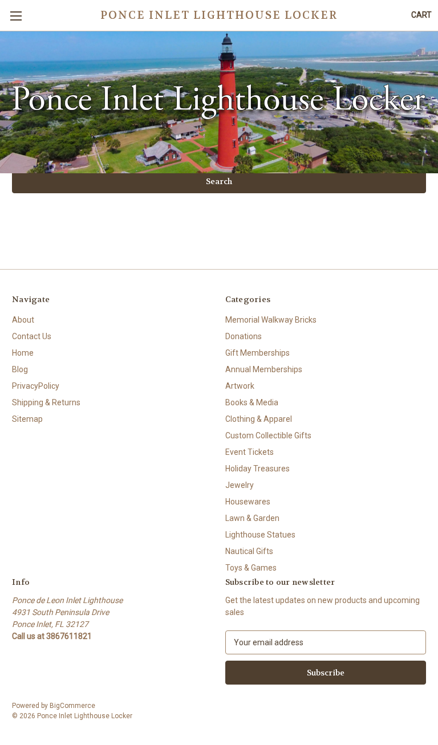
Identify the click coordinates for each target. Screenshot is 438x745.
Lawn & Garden (252, 518)
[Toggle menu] (15, 15)
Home (23, 352)
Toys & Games (251, 567)
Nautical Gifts (249, 551)
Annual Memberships (263, 369)
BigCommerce (72, 706)
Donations (243, 336)
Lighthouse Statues (260, 534)
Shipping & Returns (46, 402)
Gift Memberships (257, 352)
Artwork (239, 385)
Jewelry (239, 485)
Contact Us (31, 336)
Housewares (247, 501)
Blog (20, 369)
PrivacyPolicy (35, 385)
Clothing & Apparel (258, 419)
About (23, 319)
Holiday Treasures (257, 468)
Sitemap (27, 419)
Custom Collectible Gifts (268, 435)
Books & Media (251, 402)
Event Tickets (249, 452)
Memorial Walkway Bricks (271, 319)
